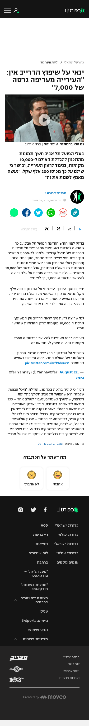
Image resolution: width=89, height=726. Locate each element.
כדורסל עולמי (67, 553)
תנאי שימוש (38, 630)
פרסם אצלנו (71, 657)
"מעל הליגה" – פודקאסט (36, 573)
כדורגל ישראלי (66, 525)
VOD (44, 525)
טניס (44, 611)
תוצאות (41, 544)
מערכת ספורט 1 (55, 193)
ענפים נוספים (67, 562)
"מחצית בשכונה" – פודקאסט (32, 587)
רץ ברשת (40, 535)
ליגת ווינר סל (49, 62)
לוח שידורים (38, 553)
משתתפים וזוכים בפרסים (34, 600)
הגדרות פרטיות (69, 678)
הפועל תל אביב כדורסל (51, 443)
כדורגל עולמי (67, 535)
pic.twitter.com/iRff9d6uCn (47, 363)
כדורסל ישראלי (74, 62)
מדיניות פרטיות (35, 639)
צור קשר (74, 664)
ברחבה (42, 562)
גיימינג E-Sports (35, 620)
